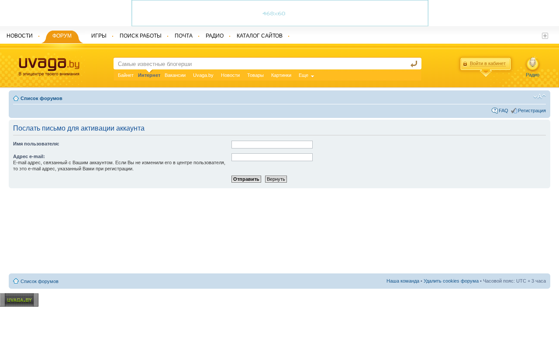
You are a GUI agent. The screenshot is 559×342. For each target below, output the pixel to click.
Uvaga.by (203, 75)
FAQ (503, 110)
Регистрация (532, 110)
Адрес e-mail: (29, 156)
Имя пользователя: (36, 143)
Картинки (281, 75)
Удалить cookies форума (451, 280)
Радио (532, 74)
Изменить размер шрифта (539, 96)
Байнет (126, 75)
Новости (230, 75)
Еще (303, 75)
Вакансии (175, 75)
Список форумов (41, 98)
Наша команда (402, 280)
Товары (255, 75)
